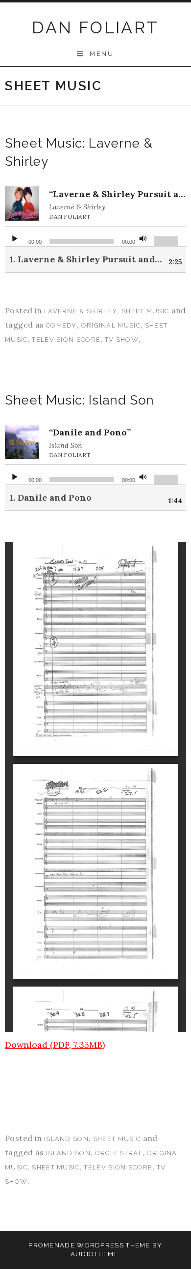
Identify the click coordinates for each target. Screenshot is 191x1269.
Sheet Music (145, 311)
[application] (95, 236)
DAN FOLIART (95, 27)
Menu (102, 53)
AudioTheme (95, 1254)
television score (66, 339)
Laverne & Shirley (80, 311)
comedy (61, 325)
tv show (122, 339)
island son (68, 1153)
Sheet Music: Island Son (79, 400)
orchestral (119, 1153)
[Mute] (143, 236)
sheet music (55, 1167)
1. (86, 259)
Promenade (51, 1245)
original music (111, 325)
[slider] (167, 240)
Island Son (66, 1138)
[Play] (15, 236)
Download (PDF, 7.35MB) (55, 1044)
